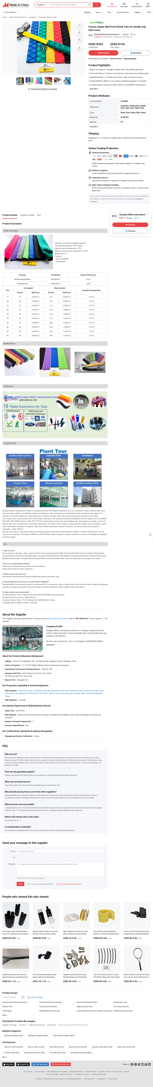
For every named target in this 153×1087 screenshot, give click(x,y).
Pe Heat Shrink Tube (11, 1052)
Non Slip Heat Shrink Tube (57, 690)
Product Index (117, 1071)
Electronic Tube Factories (13, 1047)
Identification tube (120, 1002)
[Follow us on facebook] (132, 1064)
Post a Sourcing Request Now (68, 884)
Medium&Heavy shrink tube (49, 1011)
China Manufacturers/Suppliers (57, 1071)
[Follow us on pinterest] (146, 1064)
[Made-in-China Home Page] (15, 4)
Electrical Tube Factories (78, 1047)
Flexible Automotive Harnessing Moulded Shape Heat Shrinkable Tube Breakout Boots (75, 977)
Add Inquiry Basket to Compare (44, 89)
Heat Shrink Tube (25, 690)
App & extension (123, 12)
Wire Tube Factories (56, 1047)
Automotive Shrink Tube (75, 693)
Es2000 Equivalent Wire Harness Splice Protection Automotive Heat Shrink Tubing (15, 977)
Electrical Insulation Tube (13, 1035)
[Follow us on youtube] (142, 1064)
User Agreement (89, 1079)
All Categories (11, 12)
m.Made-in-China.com (82, 1074)
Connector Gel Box (91, 690)
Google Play (23, 1064)
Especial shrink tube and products (14, 1002)
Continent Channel (104, 1071)
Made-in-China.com (66, 1074)
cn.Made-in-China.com (99, 1074)
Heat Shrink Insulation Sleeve (64, 1035)
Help (109, 12)
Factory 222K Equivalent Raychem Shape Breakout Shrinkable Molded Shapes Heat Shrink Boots (137, 933)
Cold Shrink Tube (39, 690)
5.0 (122, 218)
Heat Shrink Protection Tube (34, 1052)
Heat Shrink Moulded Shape (86, 1002)
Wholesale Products (76, 1071)
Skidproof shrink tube (84, 1006)
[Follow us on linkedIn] (149, 1064)
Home (4, 17)
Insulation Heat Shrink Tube (102, 1047)
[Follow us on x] (135, 1064)
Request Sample (130, 58)
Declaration (101, 1079)
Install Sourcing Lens (62, 1064)
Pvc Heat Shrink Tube (58, 1052)
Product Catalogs (36, 997)
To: (14, 857)
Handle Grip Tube (76, 690)
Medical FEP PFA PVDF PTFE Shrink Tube (35, 693)
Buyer (98, 12)
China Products (40, 1071)
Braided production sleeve (123, 1011)
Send (20, 884)
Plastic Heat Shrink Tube (126, 1047)
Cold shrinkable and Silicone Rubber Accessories (94, 1011)
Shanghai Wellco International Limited (107, 34)
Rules (149, 12)
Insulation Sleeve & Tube (48, 17)
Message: (12, 864)
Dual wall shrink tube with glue (50, 1002)
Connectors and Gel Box (48, 1006)
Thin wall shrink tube (121, 1006)
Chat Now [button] (137, 53)
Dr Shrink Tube (59, 693)
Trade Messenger (40, 1064)
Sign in (148, 6)
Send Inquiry (103, 53)
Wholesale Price (90, 1071)
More (4, 1057)
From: (13, 851)
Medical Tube (7, 1006)
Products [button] (41, 4)
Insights (126, 1071)
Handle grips (7, 1011)
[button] (90, 5)
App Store (8, 1064)
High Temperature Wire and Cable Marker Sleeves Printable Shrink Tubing (75, 933)
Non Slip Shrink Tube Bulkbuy (81, 1052)
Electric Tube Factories (36, 1047)
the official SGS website (59, 618)
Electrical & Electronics (17, 17)
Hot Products (28, 1071)
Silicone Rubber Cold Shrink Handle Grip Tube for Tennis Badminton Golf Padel (137, 977)
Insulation (32, 17)
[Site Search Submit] (97, 4)
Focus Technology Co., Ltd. (60, 1079)
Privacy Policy (113, 1079)
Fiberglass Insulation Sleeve (38, 1035)
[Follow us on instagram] (139, 1064)
